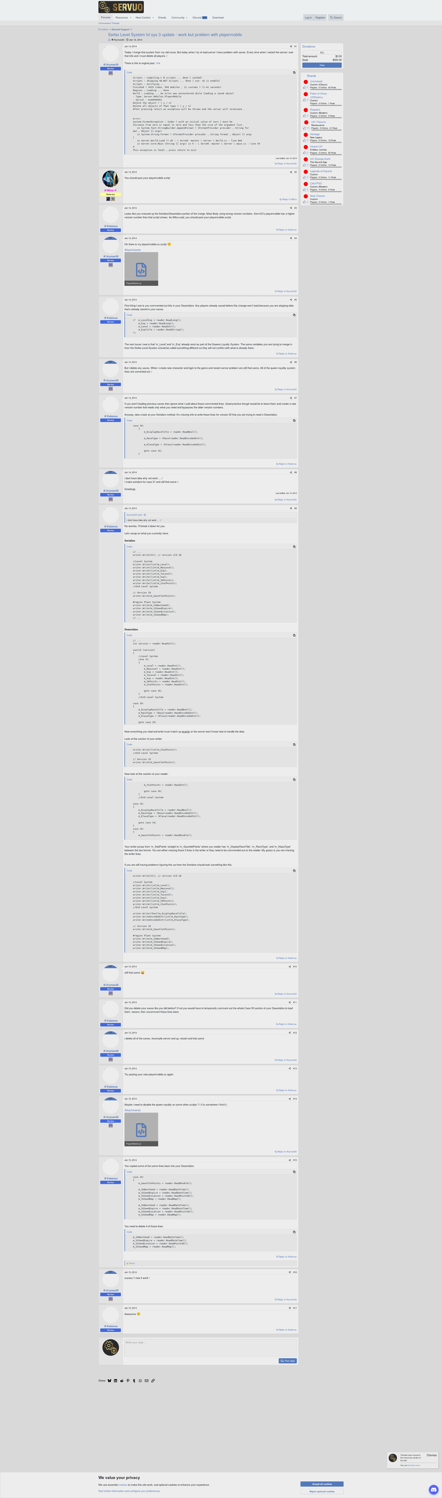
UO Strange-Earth (320, 159)
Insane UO (316, 146)
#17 (295, 1307)
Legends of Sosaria (321, 171)
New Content (143, 17)
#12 (295, 1032)
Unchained (316, 81)
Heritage (315, 134)
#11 (295, 1002)
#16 (295, 1272)
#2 (295, 171)
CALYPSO (316, 183)
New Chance (317, 196)
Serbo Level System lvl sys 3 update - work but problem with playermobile (175, 34)
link (158, 63)
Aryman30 (119, 39)
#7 (295, 397)
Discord (199, 17)
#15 (295, 1159)
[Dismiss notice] (430, 1455)
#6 (295, 361)
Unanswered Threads (108, 23)
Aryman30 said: (134, 514)
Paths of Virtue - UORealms (319, 95)
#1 (295, 46)
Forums (105, 17)
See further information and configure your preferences (129, 1491)
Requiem (315, 109)
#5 (295, 299)
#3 (295, 207)
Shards (162, 17)
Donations (308, 46)
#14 (295, 1098)
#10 (295, 966)
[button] (130, 17)
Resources (122, 17)
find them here (414, 1465)
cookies (122, 1484)
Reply (287, 163)
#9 (295, 508)
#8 (295, 472)
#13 (295, 1068)
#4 (295, 238)
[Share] (291, 46)
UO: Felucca (318, 122)
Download (218, 17)
